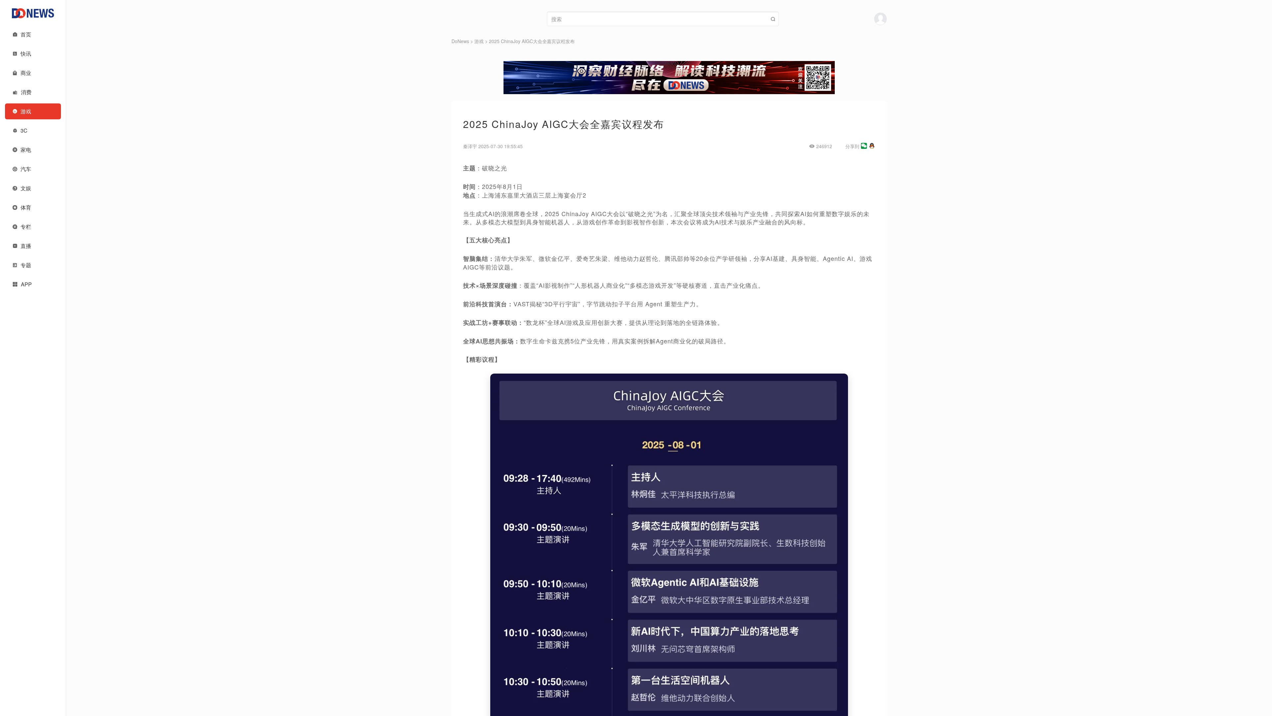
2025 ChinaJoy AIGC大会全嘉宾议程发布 (532, 41)
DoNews (460, 41)
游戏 (479, 41)
